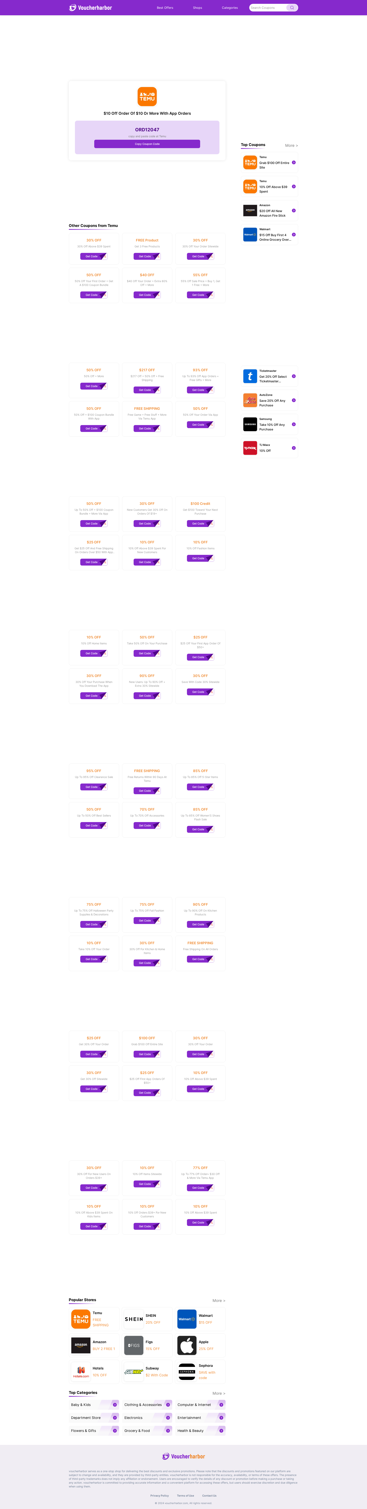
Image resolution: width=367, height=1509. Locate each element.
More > (219, 1300)
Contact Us (209, 1495)
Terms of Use (185, 1495)
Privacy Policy (159, 1495)
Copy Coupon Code (147, 143)
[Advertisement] (147, 48)
